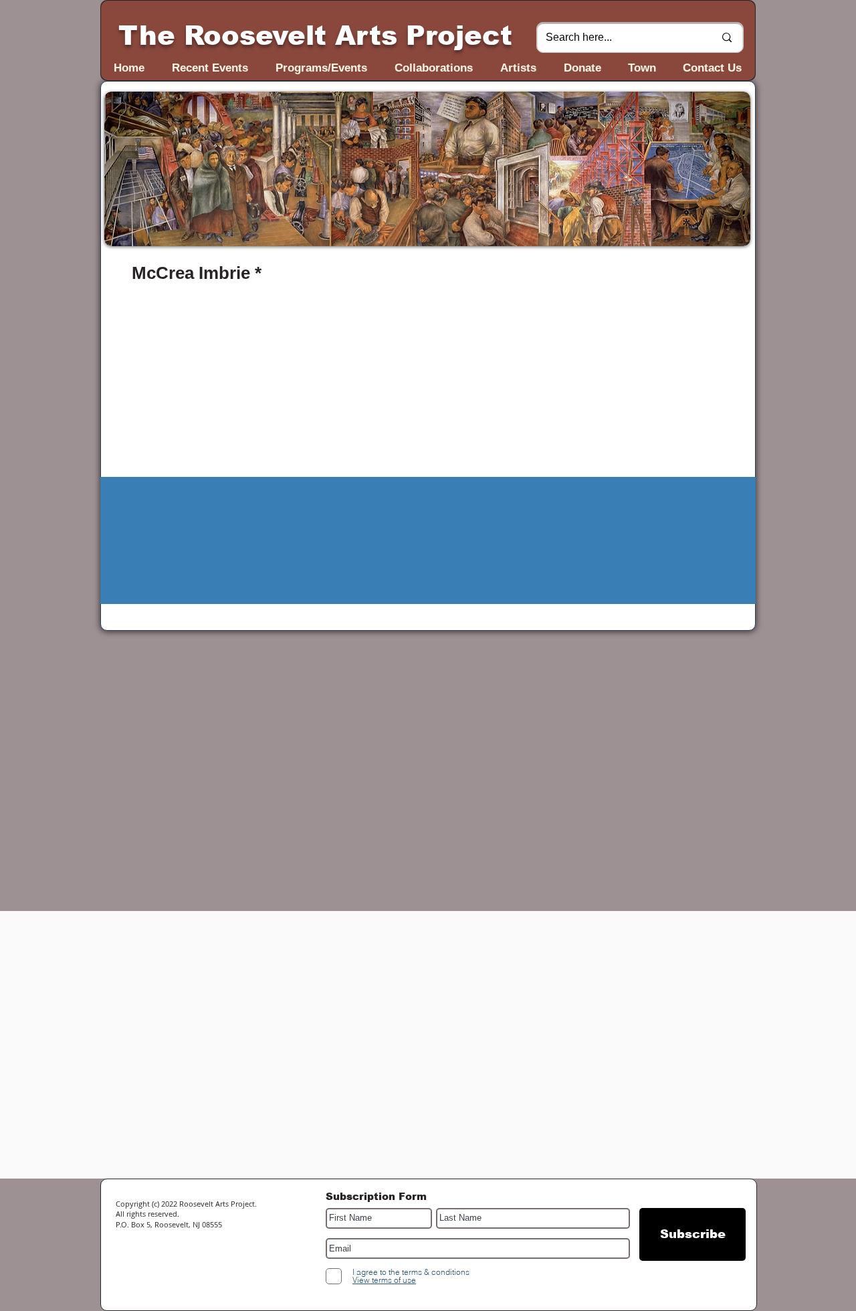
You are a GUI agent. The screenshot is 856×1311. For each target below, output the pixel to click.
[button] (427, 169)
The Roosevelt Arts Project (315, 35)
